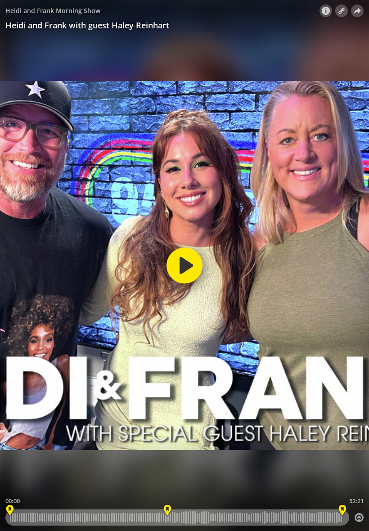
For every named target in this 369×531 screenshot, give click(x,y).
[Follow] (341, 10)
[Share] (357, 10)
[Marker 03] (167, 511)
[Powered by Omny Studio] (359, 517)
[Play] (184, 266)
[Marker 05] (342, 511)
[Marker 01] (10, 511)
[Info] (326, 10)
